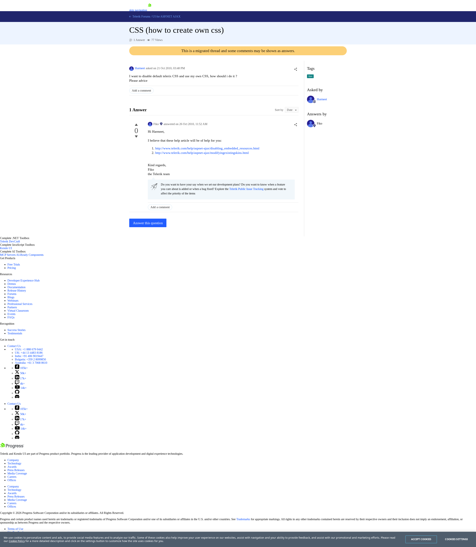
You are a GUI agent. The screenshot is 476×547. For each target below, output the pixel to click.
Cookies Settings (456, 539)
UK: (29, 352)
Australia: (31, 362)
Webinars (12, 300)
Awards (12, 466)
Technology (14, 463)
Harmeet (140, 68)
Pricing (11, 267)
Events (11, 314)
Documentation (16, 287)
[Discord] (17, 397)
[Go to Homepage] (149, 10)
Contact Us (14, 346)
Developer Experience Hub (23, 280)
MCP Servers (8, 254)
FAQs (11, 317)
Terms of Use (15, 528)
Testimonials (14, 333)
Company (13, 460)
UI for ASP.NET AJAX (166, 16)
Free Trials (13, 264)
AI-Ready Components (30, 254)
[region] (238, 539)
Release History (16, 290)
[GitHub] (17, 393)
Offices (11, 480)
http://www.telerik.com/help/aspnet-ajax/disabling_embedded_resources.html (207, 148)
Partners (12, 307)
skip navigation (138, 10)
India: (29, 356)
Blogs (10, 297)
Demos (11, 283)
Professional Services (19, 304)
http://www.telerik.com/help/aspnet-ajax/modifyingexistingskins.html (202, 153)
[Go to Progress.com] (12, 447)
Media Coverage (17, 473)
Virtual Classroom (18, 310)
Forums (11, 293)
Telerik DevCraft (10, 241)
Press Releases (16, 470)
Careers (11, 476)
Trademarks (243, 519)
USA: (29, 349)
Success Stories (16, 330)
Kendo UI (6, 248)
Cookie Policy (17, 541)
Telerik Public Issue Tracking (246, 189)
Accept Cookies (421, 539)
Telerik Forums (141, 16)
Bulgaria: (30, 359)
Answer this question (148, 223)
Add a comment (141, 90)
